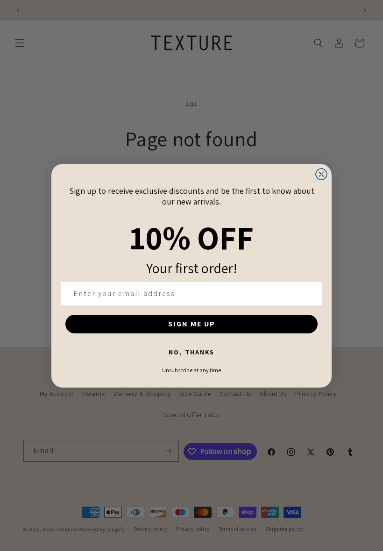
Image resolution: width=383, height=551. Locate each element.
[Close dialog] (321, 174)
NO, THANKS (191, 352)
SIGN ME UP (191, 324)
